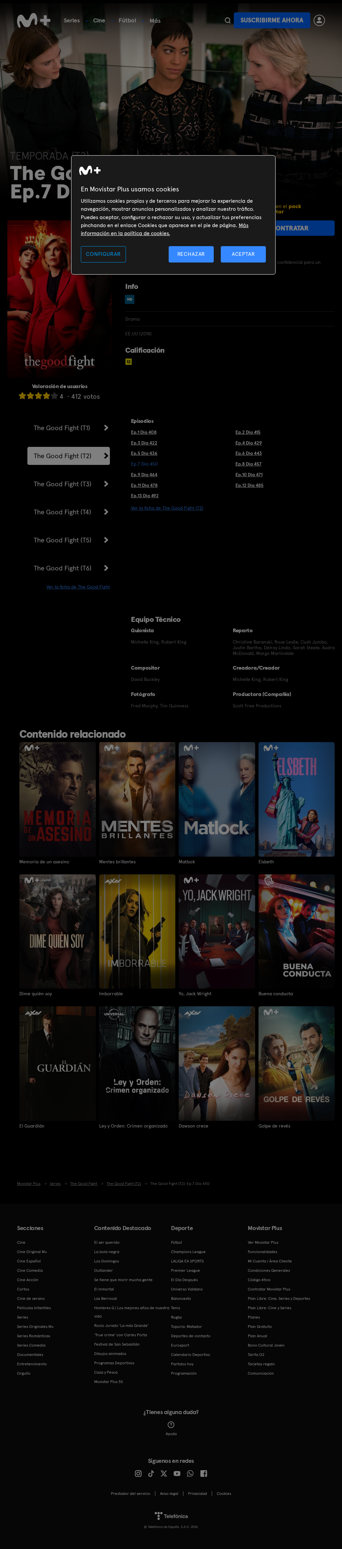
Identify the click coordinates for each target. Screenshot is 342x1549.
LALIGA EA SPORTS (187, 1261)
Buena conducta (276, 993)
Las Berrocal (105, 1298)
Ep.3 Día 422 (144, 443)
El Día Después (184, 1279)
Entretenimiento (32, 1364)
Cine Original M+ (32, 1251)
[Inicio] (33, 20)
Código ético (259, 1279)
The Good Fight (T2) (63, 456)
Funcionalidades (262, 1251)
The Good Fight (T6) (63, 568)
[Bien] (46, 395)
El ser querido (107, 1242)
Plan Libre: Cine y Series (269, 1308)
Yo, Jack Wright (195, 993)
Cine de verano (31, 1298)
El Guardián (31, 1126)
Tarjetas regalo (261, 1364)
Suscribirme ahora (271, 20)
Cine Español (29, 1261)
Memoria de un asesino (44, 861)
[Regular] (38, 395)
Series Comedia (31, 1345)
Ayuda (171, 1433)
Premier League (185, 1270)
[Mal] (30, 395)
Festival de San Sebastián (117, 1344)
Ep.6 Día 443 (248, 453)
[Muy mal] (22, 395)
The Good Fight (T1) (62, 428)
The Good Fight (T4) (62, 512)
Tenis (175, 1308)
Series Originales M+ (35, 1326)
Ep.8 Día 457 (248, 464)
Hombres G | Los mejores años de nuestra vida (131, 1312)
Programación (184, 1373)
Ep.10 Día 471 (249, 474)
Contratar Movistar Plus (269, 1289)
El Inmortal (104, 1289)
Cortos (23, 1289)
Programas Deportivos (114, 1363)
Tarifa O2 (256, 1354)
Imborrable (111, 993)
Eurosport (180, 1345)
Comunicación (261, 1373)
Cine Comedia (30, 1270)
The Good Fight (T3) (63, 484)
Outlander (103, 1270)
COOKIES (224, 1493)
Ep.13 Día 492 (145, 495)
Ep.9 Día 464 (144, 474)
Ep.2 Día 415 (248, 432)
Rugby (176, 1317)
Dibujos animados (110, 1353)
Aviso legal (169, 1493)
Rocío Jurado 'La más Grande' (121, 1325)
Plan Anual (257, 1336)
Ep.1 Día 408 (144, 432)
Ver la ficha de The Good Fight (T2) (167, 508)
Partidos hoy (182, 1364)
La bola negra (106, 1251)
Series (72, 20)
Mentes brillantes (117, 861)
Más (155, 20)
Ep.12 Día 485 (249, 485)
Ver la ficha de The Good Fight (78, 586)
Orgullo (23, 1373)
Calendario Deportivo (190, 1354)
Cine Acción (27, 1279)
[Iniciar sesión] (319, 20)
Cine (99, 20)
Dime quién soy (35, 993)
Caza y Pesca (106, 1372)
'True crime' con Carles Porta (120, 1335)
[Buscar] (227, 20)
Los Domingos (106, 1261)
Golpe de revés (274, 1126)
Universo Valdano (187, 1289)
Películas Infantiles (34, 1308)
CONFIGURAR (103, 254)
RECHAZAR (191, 254)
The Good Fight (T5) (63, 540)
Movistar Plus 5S (108, 1381)
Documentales (30, 1354)
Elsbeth (266, 861)
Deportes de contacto (190, 1336)
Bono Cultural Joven (266, 1345)
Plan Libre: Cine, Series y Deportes (279, 1298)
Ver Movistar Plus (263, 1242)
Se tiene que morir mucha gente (123, 1279)
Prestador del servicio (130, 1493)
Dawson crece (193, 1126)
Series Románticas (33, 1336)
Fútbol (127, 20)
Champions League (188, 1251)
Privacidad (197, 1493)
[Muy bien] (54, 395)
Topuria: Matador (186, 1326)
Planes (254, 1317)
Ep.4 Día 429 (248, 443)
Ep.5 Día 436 (144, 453)
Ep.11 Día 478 (144, 485)
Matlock (187, 861)
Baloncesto (181, 1298)
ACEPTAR (243, 254)
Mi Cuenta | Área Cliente (270, 1261)
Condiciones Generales (269, 1270)
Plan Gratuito (260, 1326)
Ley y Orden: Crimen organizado (133, 1126)
